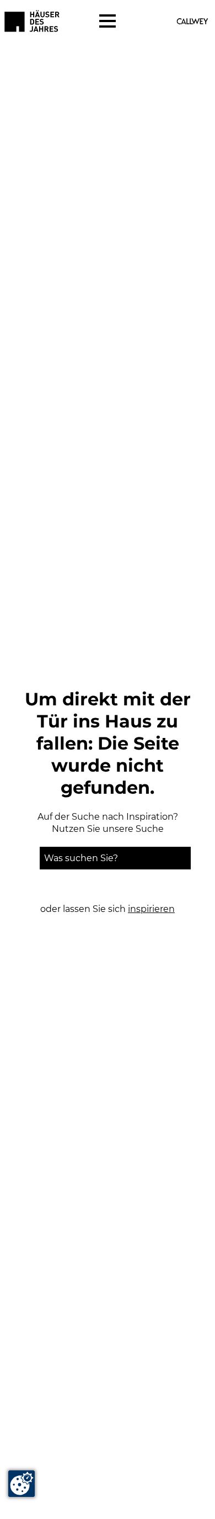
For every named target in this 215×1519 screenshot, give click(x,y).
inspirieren (151, 909)
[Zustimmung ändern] (21, 1483)
